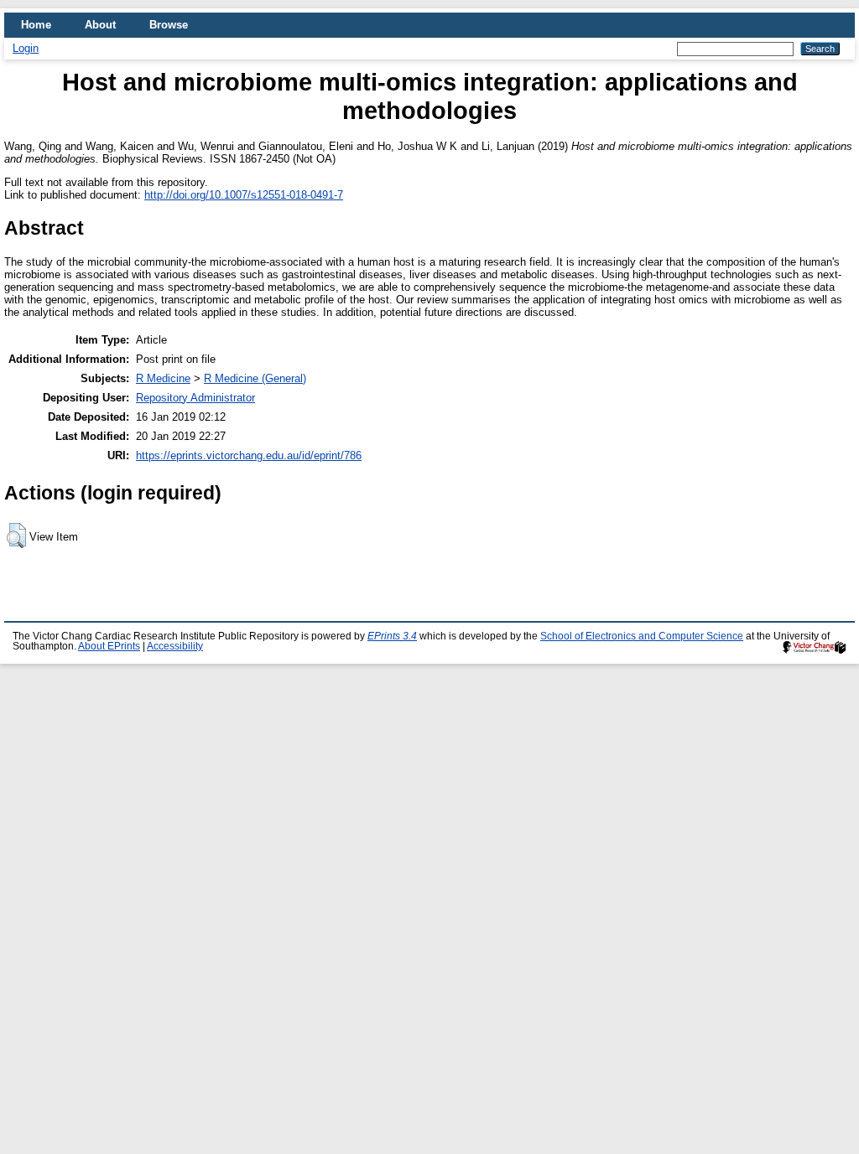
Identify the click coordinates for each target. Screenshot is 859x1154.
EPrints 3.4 (392, 636)
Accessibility (175, 646)
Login (26, 48)
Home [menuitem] (36, 24)
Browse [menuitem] (168, 24)
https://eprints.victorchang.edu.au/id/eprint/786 (249, 455)
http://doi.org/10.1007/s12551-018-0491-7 (243, 195)
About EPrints (109, 646)
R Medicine (163, 378)
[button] (16, 535)
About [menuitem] (100, 24)
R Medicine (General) (255, 378)
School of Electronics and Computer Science (641, 636)
